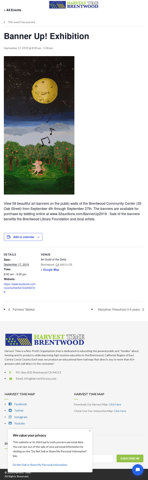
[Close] (90, 431)
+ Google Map (50, 269)
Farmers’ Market (23, 309)
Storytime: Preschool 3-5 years (119, 309)
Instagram (20, 417)
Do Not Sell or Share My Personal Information (40, 464)
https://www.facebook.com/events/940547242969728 (20, 288)
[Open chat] (137, 469)
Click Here (115, 404)
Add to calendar (23, 237)
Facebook (20, 404)
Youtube (19, 423)
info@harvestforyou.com (40, 378)
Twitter (19, 410)
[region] (50, 450)
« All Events (12, 10)
